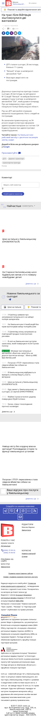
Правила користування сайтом (20, 573)
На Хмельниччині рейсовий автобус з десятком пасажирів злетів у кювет (20, 137)
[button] (3, 3)
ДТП (4, 159)
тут (25, 592)
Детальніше (5, 546)
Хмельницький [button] (18, 4)
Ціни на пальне (14, 307)
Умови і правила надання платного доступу (20, 577)
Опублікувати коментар (13, 194)
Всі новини (32, 3)
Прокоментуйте (11, 153)
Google (6, 147)
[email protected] (20, 711)
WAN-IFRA (19, 601)
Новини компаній (29, 553)
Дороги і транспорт (16, 159)
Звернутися (5, 567)
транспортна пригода (11, 163)
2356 (15, 28)
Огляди (24, 556)
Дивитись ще (32, 283)
